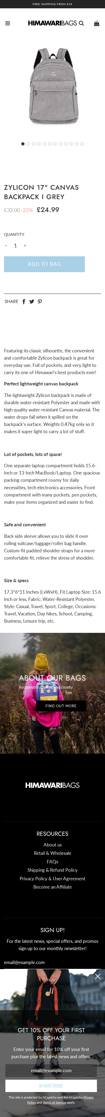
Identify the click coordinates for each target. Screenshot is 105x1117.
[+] (25, 245)
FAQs (52, 861)
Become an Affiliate (52, 887)
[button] (22, 143)
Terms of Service (54, 1102)
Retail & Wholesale (52, 853)
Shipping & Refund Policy (52, 870)
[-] (6, 245)
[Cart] (96, 23)
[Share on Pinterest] (39, 301)
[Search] (81, 23)
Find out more (61, 706)
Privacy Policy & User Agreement (52, 878)
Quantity (14, 234)
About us (53, 845)
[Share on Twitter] (31, 301)
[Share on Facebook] (23, 301)
